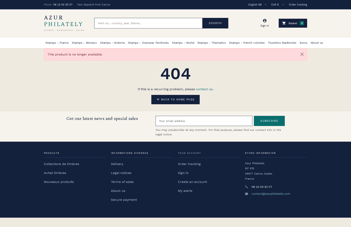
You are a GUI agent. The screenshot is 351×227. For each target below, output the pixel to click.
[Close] (302, 54)
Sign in (183, 173)
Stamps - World (183, 42)
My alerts (185, 191)
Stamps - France (57, 42)
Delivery (117, 164)
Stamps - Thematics (211, 42)
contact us (204, 89)
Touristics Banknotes (282, 42)
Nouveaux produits (59, 182)
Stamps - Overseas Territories (148, 42)
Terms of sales (122, 182)
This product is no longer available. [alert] (75, 54)
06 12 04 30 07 (63, 4)
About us (317, 42)
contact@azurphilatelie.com (270, 193)
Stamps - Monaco (84, 42)
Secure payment (124, 200)
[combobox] (148, 23)
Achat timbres (55, 173)
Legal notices (121, 173)
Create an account (192, 182)
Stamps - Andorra (112, 42)
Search (215, 23)
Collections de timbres (61, 164)
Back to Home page (176, 99)
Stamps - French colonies (247, 42)
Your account (189, 153)
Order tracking (298, 4)
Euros (303, 42)
